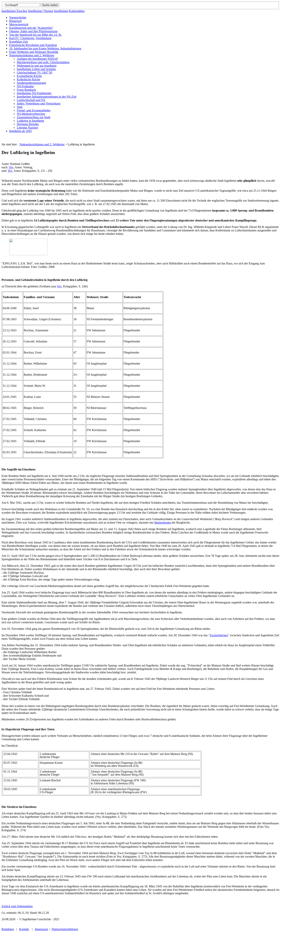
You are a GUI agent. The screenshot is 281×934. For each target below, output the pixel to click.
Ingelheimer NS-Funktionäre (34, 93)
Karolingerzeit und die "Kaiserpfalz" (31, 27)
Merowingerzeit (18, 24)
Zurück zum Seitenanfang (17, 906)
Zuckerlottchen (219, 635)
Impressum (41, 929)
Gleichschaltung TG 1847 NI (34, 72)
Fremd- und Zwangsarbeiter (33, 110)
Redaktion (8, 929)
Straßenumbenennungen (31, 82)
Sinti (19, 107)
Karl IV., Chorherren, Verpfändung (30, 38)
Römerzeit (15, 21)
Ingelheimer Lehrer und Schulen (36, 69)
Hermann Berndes (28, 124)
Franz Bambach (26, 89)
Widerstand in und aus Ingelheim (36, 65)
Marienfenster (163, 522)
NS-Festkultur (25, 86)
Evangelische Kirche (29, 76)
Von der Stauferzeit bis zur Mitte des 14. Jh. (35, 34)
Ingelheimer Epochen (14, 11)
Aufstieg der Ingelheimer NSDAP (37, 58)
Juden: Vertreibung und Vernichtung (38, 103)
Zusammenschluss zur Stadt (33, 117)
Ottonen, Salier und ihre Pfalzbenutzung (33, 31)
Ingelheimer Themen (40, 11)
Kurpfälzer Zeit (18, 41)
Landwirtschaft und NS (31, 100)
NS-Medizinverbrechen (31, 113)
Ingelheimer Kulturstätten (69, 11)
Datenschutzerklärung (65, 929)
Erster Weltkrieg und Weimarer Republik (33, 52)
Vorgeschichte (17, 17)
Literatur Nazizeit (27, 127)
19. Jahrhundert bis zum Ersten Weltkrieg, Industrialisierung (45, 48)
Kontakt (24, 929)
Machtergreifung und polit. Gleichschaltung (43, 62)
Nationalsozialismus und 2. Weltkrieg (31, 55)
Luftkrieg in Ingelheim (30, 120)
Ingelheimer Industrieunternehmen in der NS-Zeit (46, 96)
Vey (11, 167)
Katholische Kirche (28, 79)
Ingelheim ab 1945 (20, 131)
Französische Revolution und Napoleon (33, 45)
